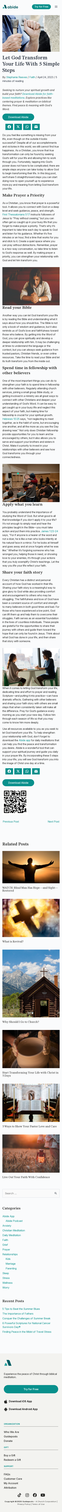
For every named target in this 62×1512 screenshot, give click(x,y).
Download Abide (18, 117)
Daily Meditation (11, 1235)
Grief (5, 1244)
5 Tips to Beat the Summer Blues (21, 1308)
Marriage (11, 1263)
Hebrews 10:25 (11, 418)
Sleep (5, 1273)
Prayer (6, 1249)
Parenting (11, 1268)
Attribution (10, 1487)
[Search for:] (31, 1193)
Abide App (8, 1216)
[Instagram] (27, 1495)
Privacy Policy (24, 1504)
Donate (8, 1440)
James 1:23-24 (49, 531)
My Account (11, 1483)
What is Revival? (12, 941)
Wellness (7, 1282)
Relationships (10, 1254)
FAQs (7, 1474)
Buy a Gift (9, 1455)
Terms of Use (38, 1504)
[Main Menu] (56, 6)
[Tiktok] (19, 1495)
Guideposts (10, 1436)
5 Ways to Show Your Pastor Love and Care (29, 1126)
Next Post (53, 821)
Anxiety (6, 1225)
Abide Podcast (14, 1220)
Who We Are (11, 1432)
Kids (8, 1258)
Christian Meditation (13, 1230)
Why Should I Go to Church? (20, 1022)
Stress (6, 1278)
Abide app (24, 740)
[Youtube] (43, 1495)
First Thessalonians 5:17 (16, 214)
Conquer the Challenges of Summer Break (26, 1318)
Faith (32, 77)
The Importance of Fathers (17, 1313)
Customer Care (13, 1478)
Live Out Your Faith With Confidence (26, 1177)
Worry (5, 1287)
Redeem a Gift (12, 1459)
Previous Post (11, 821)
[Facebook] (35, 1495)
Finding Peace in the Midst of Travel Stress (26, 1331)
